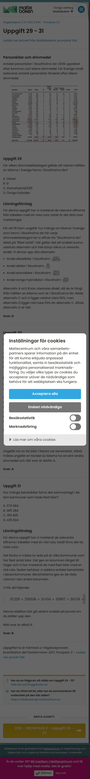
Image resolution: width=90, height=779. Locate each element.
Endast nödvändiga (45, 407)
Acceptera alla (45, 393)
